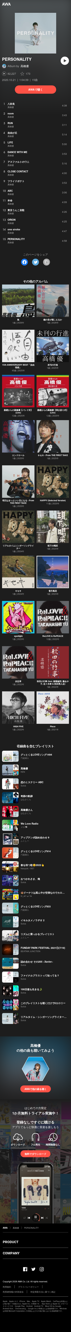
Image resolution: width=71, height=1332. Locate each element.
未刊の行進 (53, 364)
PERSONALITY (31, 1227)
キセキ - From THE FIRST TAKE (53, 455)
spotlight (18, 636)
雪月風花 (53, 590)
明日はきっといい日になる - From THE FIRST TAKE (18, 502)
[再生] (65, 61)
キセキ (18, 590)
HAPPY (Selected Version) (53, 500)
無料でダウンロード (35, 1153)
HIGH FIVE (18, 726)
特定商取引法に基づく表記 (43, 1291)
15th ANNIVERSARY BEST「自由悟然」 (18, 366)
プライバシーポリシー (28, 1286)
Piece (52, 726)
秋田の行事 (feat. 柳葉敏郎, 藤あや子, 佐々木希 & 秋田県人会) (53, 682)
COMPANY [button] (11, 1253)
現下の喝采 (53, 545)
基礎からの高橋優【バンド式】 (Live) (18, 411)
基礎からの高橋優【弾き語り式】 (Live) (52, 411)
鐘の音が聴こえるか (52, 319)
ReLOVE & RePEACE (52, 636)
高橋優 (25, 66)
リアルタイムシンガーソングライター (18, 547)
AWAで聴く (35, 89)
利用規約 (7, 1286)
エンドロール (18, 455)
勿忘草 (18, 681)
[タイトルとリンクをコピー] (46, 262)
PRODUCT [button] (10, 1242)
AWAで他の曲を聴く (35, 1089)
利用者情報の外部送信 (13, 1291)
